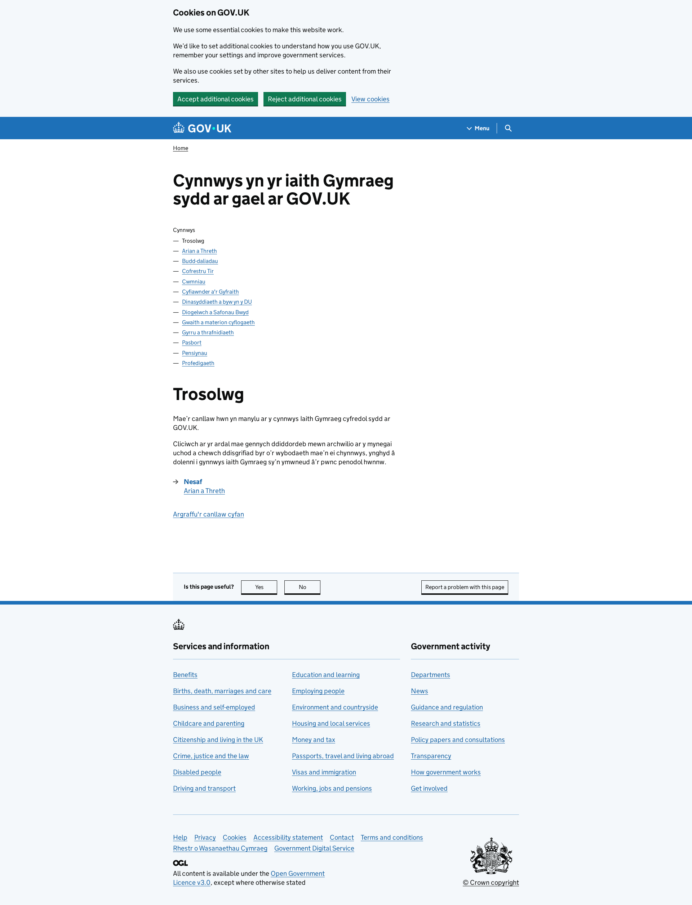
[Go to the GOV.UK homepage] (202, 128)
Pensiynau (194, 353)
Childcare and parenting (208, 723)
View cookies (370, 99)
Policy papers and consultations (458, 739)
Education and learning (326, 675)
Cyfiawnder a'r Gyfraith (210, 291)
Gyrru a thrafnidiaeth (208, 332)
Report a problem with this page (464, 587)
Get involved (429, 788)
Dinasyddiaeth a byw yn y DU (217, 301)
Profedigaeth (198, 363)
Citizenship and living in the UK (218, 739)
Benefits (185, 675)
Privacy (205, 837)
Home (180, 148)
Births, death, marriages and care (222, 691)
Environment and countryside (335, 707)
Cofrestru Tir (198, 271)
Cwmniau (193, 281)
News (419, 691)
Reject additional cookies (305, 99)
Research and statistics (445, 723)
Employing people (318, 691)
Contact (342, 837)
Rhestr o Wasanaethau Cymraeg (220, 848)
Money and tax (313, 739)
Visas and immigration (324, 772)
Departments (430, 675)
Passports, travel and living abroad (343, 756)
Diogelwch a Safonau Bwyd (215, 312)
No (309, 587)
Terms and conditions (392, 837)
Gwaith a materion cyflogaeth (218, 322)
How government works (446, 772)
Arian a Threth (199, 250)
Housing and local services (331, 723)
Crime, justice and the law (211, 756)
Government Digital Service (314, 848)
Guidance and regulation (447, 707)
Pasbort (191, 342)
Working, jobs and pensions (332, 788)
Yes (266, 587)
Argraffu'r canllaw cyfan (208, 514)
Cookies (235, 837)
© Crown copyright (491, 882)
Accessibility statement (288, 837)
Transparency (431, 756)
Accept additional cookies (215, 99)
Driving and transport (204, 788)
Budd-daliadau (200, 261)
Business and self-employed (214, 707)
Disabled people (197, 772)
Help (180, 837)
